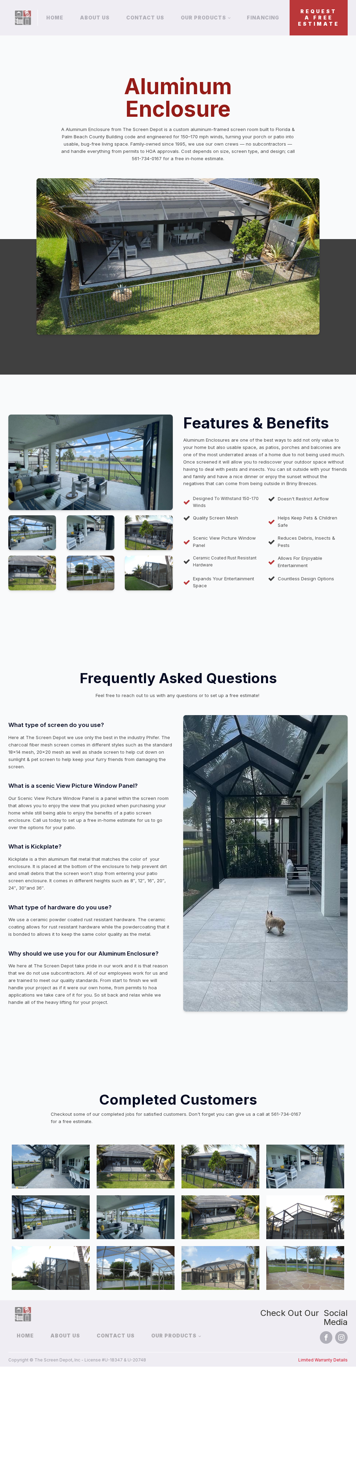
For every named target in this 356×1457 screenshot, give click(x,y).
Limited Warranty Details (323, 1359)
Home (54, 18)
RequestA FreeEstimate (318, 17)
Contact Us (145, 18)
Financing (263, 18)
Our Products (203, 18)
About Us (95, 18)
